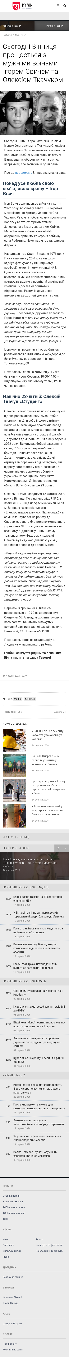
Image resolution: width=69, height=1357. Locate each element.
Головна (7, 35)
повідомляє (24, 172)
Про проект (10, 1343)
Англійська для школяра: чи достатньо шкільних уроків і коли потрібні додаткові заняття (30, 863)
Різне (6, 1256)
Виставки (8, 1245)
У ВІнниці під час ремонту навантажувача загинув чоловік (47, 735)
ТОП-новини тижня (14, 1207)
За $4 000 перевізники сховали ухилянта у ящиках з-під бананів (45, 760)
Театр (39, 1239)
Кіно (5, 1239)
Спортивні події (12, 1250)
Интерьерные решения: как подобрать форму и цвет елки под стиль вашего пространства (37, 1088)
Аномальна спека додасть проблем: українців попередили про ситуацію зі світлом (37, 1042)
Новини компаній (13, 1201)
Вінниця (30, 699)
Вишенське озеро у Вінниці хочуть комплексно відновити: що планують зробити (36, 948)
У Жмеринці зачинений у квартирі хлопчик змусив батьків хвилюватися (47, 810)
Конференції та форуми (49, 1250)
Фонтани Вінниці (12, 1297)
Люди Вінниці (10, 1303)
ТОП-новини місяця (14, 1213)
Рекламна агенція (13, 1277)
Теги (5, 1218)
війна (18, 699)
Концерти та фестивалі (49, 1245)
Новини (19, 35)
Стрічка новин (11, 1195)
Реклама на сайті (13, 1349)
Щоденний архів (12, 1323)
